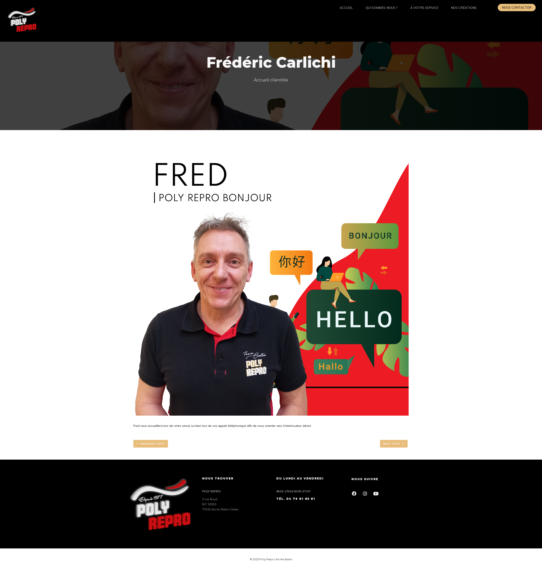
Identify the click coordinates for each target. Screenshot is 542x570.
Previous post (152, 444)
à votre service (424, 8)
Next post (392, 444)
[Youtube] (377, 495)
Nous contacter (516, 7)
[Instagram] (366, 495)
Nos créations (464, 8)
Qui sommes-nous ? (382, 8)
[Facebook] (355, 495)
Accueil (346, 8)
